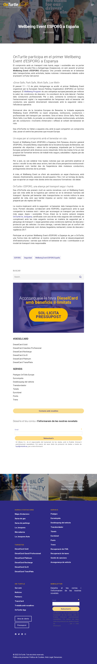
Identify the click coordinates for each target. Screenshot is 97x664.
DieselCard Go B (20, 355)
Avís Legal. (49, 657)
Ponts (15, 396)
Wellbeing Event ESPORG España (47, 258)
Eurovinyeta (18, 378)
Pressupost (21, 625)
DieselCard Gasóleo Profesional (27, 348)
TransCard (19, 601)
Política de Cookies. (37, 657)
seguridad (28, 258)
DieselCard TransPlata (23, 362)
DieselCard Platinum (22, 359)
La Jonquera (20, 528)
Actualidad (48, 20)
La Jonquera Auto (22, 537)
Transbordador (19, 385)
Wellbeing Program (32, 91)
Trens (15, 399)
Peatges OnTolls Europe (23, 374)
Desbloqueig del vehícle (23, 382)
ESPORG (17, 258)
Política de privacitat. (21, 657)
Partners (18, 597)
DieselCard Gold (20, 344)
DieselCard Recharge (22, 351)
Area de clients (23, 619)
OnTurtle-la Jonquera (22, 216)
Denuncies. (58, 657)
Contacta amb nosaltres (48, 411)
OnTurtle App (20, 610)
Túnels (16, 389)
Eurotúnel (17, 392)
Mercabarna (20, 532)
